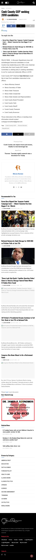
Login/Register (29, 540)
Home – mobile (18, 540)
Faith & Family (6, 467)
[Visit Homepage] (21, 3)
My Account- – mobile (7, 545)
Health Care (5, 474)
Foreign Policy (6, 471)
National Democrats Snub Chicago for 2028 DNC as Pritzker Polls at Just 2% (18, 48)
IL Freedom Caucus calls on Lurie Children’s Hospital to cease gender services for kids (18, 431)
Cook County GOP (11, 125)
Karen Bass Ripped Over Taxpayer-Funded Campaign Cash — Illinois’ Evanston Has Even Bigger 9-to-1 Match (18, 42)
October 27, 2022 (8, 434)
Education (5, 464)
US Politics (8, 8)
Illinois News (6, 478)
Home (2, 8)
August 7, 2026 (15, 285)
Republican (5, 128)
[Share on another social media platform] (30, 25)
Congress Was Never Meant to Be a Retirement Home (17, 356)
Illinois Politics (7, 481)
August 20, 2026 (16, 246)
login (7, 392)
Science (4, 488)
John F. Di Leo (6, 360)
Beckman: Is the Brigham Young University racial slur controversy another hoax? (17, 439)
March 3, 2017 (23, 19)
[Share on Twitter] (20, 25)
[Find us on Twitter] (5, 555)
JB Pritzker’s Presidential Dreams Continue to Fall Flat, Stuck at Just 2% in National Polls (18, 319)
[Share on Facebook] (11, 25)
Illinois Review (12, 19)
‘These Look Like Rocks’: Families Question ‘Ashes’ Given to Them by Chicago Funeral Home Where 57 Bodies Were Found (18, 53)
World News (5, 506)
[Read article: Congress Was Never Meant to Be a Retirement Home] (18, 370)
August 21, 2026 (16, 208)
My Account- (23, 542)
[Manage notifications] (31, 556)
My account (15, 542)
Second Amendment (8, 492)
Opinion (4, 485)
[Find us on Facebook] (1, 555)
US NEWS (4, 499)
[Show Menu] (2, 2)
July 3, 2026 (14, 360)
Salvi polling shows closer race (11, 446)
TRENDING (4, 495)
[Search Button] (34, 2)
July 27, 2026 (15, 322)
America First (6, 460)
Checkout (4, 540)
